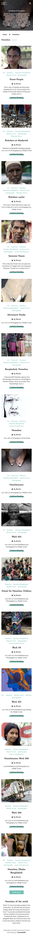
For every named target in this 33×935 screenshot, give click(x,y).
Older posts (16, 892)
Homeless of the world (16, 11)
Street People (16, 79)
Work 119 (16, 648)
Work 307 (16, 702)
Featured (14, 188)
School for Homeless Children (16, 591)
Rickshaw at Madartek (16, 141)
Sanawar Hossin (16, 256)
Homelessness (16, 485)
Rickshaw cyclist (16, 197)
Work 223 (16, 537)
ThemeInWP (21, 932)
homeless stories (10, 862)
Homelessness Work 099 (16, 759)
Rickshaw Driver (16, 136)
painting (28, 695)
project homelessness (22, 252)
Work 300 (16, 813)
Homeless (10, 73)
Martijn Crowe (11, 75)
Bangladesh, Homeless (16, 369)
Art (4, 73)
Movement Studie (16, 315)
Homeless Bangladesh (22, 73)
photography (22, 75)
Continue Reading (16, 97)
